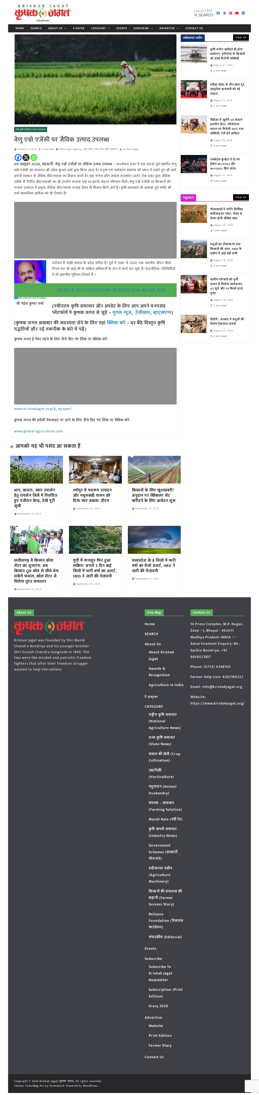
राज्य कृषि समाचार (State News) (31, 129)
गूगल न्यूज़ (121, 313)
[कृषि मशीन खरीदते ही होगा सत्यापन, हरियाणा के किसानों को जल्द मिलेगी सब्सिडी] (194, 61)
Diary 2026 (158, 1006)
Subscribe (141, 28)
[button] (65, 28)
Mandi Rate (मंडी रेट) (166, 819)
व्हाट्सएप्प (162, 313)
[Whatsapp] (33, 157)
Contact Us (194, 28)
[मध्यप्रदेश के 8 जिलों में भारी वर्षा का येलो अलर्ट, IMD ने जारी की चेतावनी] (154, 529)
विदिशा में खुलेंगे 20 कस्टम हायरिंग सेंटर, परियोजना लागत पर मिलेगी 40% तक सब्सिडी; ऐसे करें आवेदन (227, 127)
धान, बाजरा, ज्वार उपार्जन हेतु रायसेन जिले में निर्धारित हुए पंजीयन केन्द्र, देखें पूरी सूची (35, 498)
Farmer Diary (160, 1046)
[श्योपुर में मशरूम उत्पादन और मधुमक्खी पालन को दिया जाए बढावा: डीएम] (95, 459)
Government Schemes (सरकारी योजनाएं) (163, 852)
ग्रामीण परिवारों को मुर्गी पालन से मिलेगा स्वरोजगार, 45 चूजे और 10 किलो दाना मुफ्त (226, 286)
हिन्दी (209, 10)
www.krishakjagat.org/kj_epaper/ (43, 409)
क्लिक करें (116, 323)
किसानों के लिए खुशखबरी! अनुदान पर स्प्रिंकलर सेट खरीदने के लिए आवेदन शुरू (154, 495)
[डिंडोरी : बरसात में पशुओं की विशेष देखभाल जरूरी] (194, 329)
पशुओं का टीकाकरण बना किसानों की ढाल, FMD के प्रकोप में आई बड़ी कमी (226, 249)
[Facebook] (18, 157)
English (199, 10)
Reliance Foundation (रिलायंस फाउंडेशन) (166, 921)
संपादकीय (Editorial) (165, 937)
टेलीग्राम (142, 313)
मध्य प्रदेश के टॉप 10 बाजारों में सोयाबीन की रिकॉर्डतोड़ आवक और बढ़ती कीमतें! (111, 290)
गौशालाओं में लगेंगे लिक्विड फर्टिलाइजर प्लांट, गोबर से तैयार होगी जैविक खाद (226, 214)
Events (122, 28)
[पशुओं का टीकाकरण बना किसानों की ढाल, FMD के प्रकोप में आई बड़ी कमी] (194, 256)
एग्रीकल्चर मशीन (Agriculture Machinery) (160, 875)
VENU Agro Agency (70, 149)
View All (241, 37)
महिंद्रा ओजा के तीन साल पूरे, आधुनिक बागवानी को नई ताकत (227, 89)
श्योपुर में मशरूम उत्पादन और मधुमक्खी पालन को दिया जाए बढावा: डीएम (92, 495)
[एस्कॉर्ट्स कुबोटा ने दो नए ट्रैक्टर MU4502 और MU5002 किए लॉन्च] (194, 171)
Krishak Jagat (131, 149)
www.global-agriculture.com (39, 431)
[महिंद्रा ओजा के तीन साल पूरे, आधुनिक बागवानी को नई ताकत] (194, 96)
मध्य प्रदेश (88, 149)
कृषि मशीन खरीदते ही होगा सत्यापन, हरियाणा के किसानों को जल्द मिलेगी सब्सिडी (227, 54)
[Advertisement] (95, 230)
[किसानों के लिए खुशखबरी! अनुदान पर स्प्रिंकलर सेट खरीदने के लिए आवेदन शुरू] (154, 459)
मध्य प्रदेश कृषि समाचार (106, 149)
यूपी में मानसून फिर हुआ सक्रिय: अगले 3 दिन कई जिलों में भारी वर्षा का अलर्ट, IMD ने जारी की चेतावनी (95, 568)
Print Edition (160, 1036)
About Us (55, 28)
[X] (26, 157)
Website (156, 1026)
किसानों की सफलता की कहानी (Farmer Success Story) (165, 898)
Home (20, 28)
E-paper (79, 28)
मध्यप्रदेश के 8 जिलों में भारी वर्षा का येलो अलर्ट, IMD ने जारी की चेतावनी (154, 565)
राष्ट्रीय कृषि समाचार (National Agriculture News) (165, 721)
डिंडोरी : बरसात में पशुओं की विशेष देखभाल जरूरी (227, 321)
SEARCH (36, 28)
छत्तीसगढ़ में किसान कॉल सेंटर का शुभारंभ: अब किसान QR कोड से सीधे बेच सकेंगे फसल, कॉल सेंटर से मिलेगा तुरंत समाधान (36, 571)
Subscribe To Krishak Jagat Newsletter (160, 973)
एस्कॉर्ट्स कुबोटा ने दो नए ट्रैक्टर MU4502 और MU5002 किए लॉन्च (225, 164)
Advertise (167, 28)
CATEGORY (98, 28)
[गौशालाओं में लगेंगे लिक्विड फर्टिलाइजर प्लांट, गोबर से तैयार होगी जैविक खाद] (194, 221)
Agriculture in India (166, 685)
